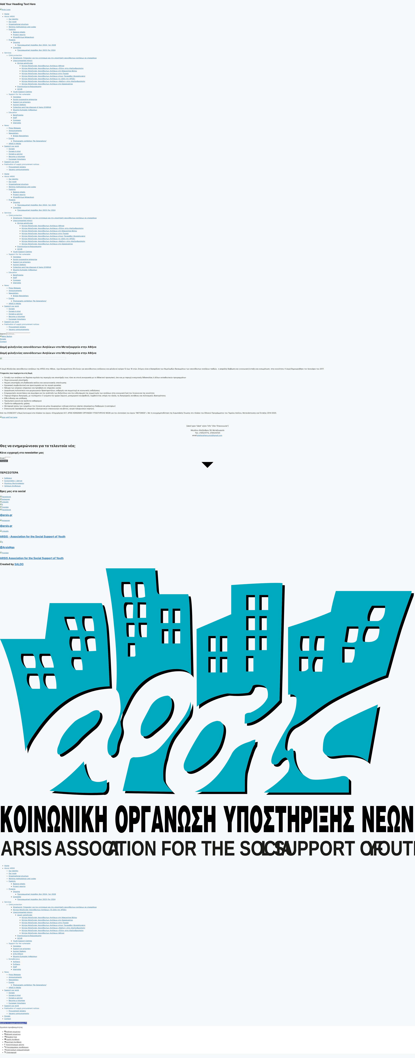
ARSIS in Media (15, 143)
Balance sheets (19, 32)
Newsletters (13, 133)
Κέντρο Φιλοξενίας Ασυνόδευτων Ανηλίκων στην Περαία (45, 73)
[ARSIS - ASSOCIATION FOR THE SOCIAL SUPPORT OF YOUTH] (207, 861)
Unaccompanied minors (22, 60)
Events (11, 138)
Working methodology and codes (22, 27)
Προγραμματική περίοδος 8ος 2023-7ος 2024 (36, 50)
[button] (13, 1023)
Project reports (19, 35)
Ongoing (16, 42)
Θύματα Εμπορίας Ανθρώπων (25, 110)
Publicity (12, 29)
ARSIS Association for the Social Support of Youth (32, 558)
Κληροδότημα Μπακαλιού (23, 37)
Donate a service (15, 154)
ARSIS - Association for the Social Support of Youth (32, 536)
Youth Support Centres (22, 92)
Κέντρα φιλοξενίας (25, 63)
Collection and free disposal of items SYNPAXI (32, 107)
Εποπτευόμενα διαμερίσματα (29, 86)
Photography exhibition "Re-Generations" (30, 141)
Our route (12, 22)
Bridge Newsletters (21, 136)
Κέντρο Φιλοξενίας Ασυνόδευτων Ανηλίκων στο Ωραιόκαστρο (47, 84)
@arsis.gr (6, 515)
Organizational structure (18, 24)
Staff (15, 118)
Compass (17, 120)
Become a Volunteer (17, 156)
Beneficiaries (18, 115)
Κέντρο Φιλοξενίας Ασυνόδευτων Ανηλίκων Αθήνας (43, 66)
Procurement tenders (17, 167)
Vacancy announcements (19, 169)
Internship (17, 123)
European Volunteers (17, 159)
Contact (7, 1019)
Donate (12, 149)
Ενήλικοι (16, 964)
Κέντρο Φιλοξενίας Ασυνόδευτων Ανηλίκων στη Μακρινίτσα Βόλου (49, 71)
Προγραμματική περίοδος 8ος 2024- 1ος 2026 (36, 45)
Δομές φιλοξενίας (24, 915)
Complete (17, 47)
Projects (12, 40)
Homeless (17, 97)
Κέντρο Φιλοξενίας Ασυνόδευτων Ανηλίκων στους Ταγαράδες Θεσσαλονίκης (53, 76)
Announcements (15, 130)
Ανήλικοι (16, 962)
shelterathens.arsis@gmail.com (209, 435)
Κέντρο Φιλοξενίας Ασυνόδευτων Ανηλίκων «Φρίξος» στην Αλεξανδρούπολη (53, 81)
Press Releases (15, 128)
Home (6, 14)
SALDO (19, 564)
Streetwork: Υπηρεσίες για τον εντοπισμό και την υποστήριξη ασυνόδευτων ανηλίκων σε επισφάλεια (55, 58)
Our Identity (13, 19)
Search (3, 334)
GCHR (19, 89)
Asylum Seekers (19, 105)
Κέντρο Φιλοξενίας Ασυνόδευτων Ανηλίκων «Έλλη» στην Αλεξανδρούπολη (52, 68)
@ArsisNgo (7, 547)
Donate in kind (15, 151)
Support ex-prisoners (21, 102)
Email (2, 458)
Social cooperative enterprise (25, 99)
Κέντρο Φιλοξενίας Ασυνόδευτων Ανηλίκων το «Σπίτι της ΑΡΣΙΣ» (48, 79)
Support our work (11, 146)
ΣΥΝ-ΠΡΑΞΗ (18, 954)
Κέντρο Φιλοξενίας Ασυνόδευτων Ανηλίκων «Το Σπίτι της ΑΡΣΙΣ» (40, 910)
